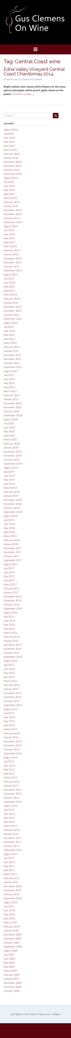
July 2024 (9, 230)
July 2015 (9, 664)
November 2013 (12, 745)
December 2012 (13, 789)
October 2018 (11, 507)
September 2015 (13, 656)
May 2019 (9, 479)
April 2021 (9, 387)
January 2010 (11, 930)
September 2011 (13, 849)
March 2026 (10, 149)
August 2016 (11, 612)
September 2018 (13, 511)
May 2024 (9, 238)
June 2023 (9, 282)
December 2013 (13, 741)
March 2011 (10, 874)
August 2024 (11, 226)
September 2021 (13, 366)
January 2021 (11, 399)
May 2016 (9, 624)
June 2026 (9, 137)
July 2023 (9, 278)
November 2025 (12, 165)
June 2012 (9, 813)
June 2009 (9, 958)
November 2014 (12, 697)
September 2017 (13, 560)
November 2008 (12, 986)
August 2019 (11, 467)
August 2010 (11, 902)
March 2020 (10, 439)
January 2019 (11, 495)
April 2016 (9, 628)
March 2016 (10, 632)
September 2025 (13, 173)
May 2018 (9, 527)
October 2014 (11, 701)
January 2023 (11, 302)
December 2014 (13, 693)
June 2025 (9, 185)
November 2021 (12, 358)
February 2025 (12, 202)
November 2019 (12, 455)
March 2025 (10, 197)
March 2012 (10, 825)
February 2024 (12, 250)
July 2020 (9, 423)
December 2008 (13, 982)
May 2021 (9, 383)
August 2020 (11, 419)
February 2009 (12, 974)
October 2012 (11, 797)
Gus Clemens (36, 79)
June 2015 (9, 668)
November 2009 (12, 938)
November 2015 (12, 648)
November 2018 (12, 503)
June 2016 (9, 620)
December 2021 (13, 355)
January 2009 (11, 978)
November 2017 (12, 552)
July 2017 (9, 568)
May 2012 (9, 817)
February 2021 (12, 395)
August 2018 (11, 515)
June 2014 (9, 717)
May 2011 (9, 866)
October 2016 (11, 604)
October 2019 (11, 459)
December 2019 (13, 451)
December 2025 (13, 161)
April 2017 (9, 580)
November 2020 (12, 407)
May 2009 (9, 962)
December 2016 (13, 596)
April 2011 (9, 870)
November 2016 (12, 600)
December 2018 (13, 499)
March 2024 (10, 246)
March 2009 (10, 970)
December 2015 (13, 644)
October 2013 (11, 749)
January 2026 (11, 157)
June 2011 (9, 862)
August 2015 (11, 660)
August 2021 (11, 371)
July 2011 (9, 857)
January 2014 (11, 737)
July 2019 (9, 471)
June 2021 (9, 379)
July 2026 (9, 133)
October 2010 (11, 894)
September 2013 (13, 753)
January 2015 (11, 688)
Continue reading (23, 93)
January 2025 (11, 206)
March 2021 (10, 391)
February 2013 (12, 781)
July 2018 (9, 519)
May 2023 (9, 286)
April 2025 (9, 194)
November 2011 (12, 841)
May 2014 (9, 721)
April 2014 (9, 725)
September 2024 (13, 222)
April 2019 (9, 483)
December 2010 (13, 886)
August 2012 (11, 805)
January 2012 (11, 833)
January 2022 (11, 350)
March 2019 (10, 487)
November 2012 (12, 793)
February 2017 (12, 588)
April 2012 (9, 821)
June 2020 (9, 427)
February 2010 (12, 926)
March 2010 (10, 922)
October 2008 (11, 990)
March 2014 (10, 729)
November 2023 (12, 262)
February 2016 (12, 636)
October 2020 (11, 411)
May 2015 (9, 672)
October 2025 (11, 169)
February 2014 (12, 733)
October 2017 (11, 556)
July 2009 (9, 954)
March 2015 (10, 680)
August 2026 (11, 129)
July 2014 (9, 713)
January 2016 (11, 640)
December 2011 (13, 837)
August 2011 (11, 854)
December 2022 (13, 306)
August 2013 (11, 757)
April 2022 (9, 338)
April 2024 (9, 242)
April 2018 (9, 532)
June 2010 (9, 910)
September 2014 (13, 705)
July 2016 (9, 616)
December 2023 (13, 258)
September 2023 (13, 270)
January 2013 (11, 785)
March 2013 (10, 777)
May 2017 (9, 576)
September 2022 (13, 318)
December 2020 (13, 403)
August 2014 (11, 709)
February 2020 (12, 443)
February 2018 (12, 540)
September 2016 (13, 608)
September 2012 (13, 801)
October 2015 (11, 652)
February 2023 (12, 298)
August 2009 (11, 950)
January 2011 (11, 882)
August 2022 (11, 322)
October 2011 (11, 845)
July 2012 (9, 809)
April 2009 (9, 966)
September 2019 (13, 463)
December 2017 (13, 548)
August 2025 (11, 177)
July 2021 (9, 375)
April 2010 (9, 918)
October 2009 (11, 942)
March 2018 (10, 536)
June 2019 (9, 475)
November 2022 (12, 310)
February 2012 (12, 829)
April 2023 (9, 290)
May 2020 (9, 431)
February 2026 (12, 153)
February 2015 (12, 685)
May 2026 (9, 141)
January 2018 (11, 544)
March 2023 (10, 294)
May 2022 (9, 334)
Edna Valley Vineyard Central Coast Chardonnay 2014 (34, 72)
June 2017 (9, 572)
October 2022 (11, 314)
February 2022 (12, 346)
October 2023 (11, 266)
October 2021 (11, 363)
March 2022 (10, 342)
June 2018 (9, 524)
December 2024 (13, 210)
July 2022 (9, 326)
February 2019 (12, 491)
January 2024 (11, 254)
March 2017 (10, 584)
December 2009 (13, 934)
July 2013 (9, 761)
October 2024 (11, 218)
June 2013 (9, 765)
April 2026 (9, 145)
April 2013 (9, 773)
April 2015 (9, 676)
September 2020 (13, 415)
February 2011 (12, 878)
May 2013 (9, 769)
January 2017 (11, 592)
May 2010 (9, 914)
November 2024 (12, 214)
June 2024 (9, 234)
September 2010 (13, 898)
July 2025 (9, 181)
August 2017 (11, 564)
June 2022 (9, 330)
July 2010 (9, 906)
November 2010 (12, 890)
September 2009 (13, 946)
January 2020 (11, 447)
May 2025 (9, 189)
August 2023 (11, 274)
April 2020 (9, 435)
